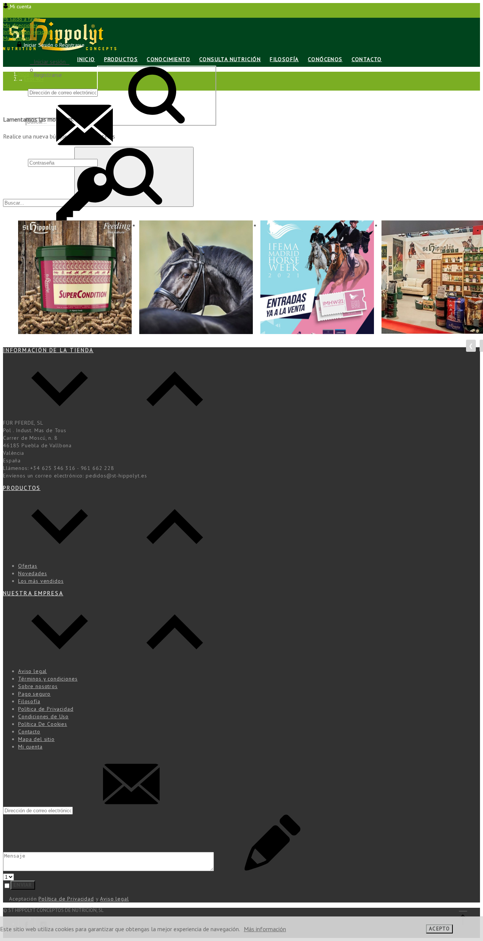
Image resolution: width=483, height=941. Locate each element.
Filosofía (29, 701)
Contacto (29, 731)
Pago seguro (34, 693)
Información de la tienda (48, 350)
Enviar (23, 885)
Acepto (439, 929)
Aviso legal (32, 671)
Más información (265, 929)
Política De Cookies (42, 724)
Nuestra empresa (33, 593)
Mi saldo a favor (21, 18)
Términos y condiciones (47, 678)
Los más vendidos (40, 581)
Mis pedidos (17, 12)
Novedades (32, 573)
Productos (21, 487)
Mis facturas (16, 38)
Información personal (27, 31)
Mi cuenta (30, 746)
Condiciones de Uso (43, 716)
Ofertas (27, 565)
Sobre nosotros (38, 686)
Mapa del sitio (36, 739)
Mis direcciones (20, 25)
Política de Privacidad (45, 708)
